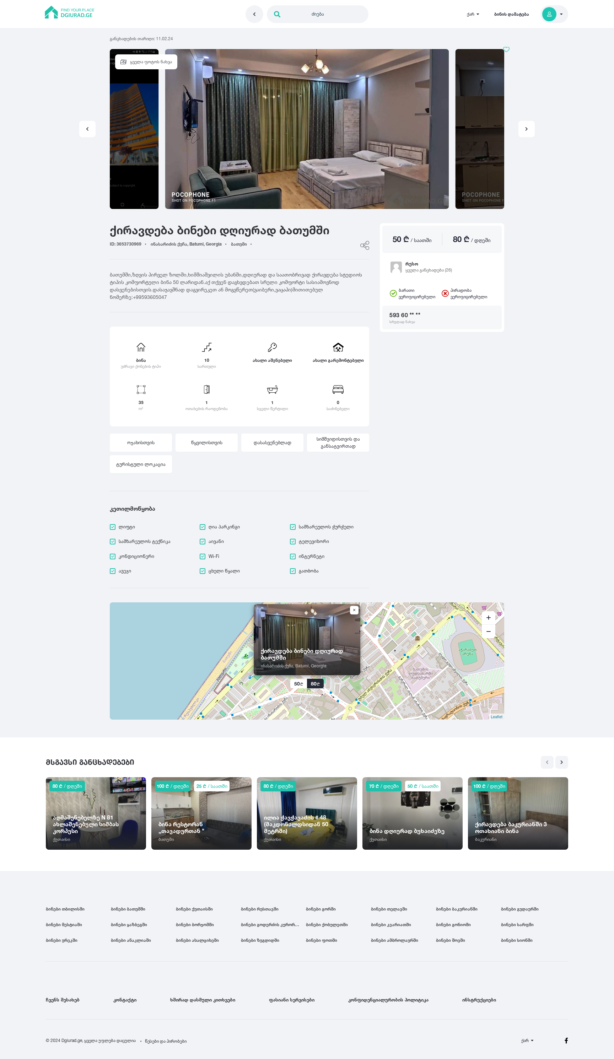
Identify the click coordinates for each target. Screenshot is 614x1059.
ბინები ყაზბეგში (129, 924)
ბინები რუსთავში (260, 909)
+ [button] (488, 618)
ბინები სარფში (517, 924)
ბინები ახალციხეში (197, 940)
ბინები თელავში (389, 909)
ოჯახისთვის (141, 442)
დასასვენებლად (272, 442)
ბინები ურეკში (61, 940)
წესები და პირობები (166, 1041)
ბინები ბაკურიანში (457, 909)
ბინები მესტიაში (64, 924)
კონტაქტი (124, 999)
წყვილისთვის (206, 442)
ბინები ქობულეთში (327, 924)
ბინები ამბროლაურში (394, 940)
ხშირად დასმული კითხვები (202, 999)
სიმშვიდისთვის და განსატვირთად (338, 442)
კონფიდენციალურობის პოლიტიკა (388, 999)
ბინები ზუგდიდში (260, 940)
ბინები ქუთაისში (194, 909)
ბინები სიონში (517, 940)
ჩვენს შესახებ (63, 999)
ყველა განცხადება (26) (428, 270)
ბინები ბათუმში (128, 909)
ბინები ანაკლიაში (131, 940)
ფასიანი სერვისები (291, 999)
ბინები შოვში (450, 940)
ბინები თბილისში (65, 909)
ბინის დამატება (511, 14)
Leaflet (496, 716)
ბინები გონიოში (453, 924)
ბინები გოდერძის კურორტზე (272, 924)
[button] (526, 129)
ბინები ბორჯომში (195, 924)
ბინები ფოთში (321, 940)
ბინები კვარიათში (391, 924)
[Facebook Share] (364, 245)
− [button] (488, 631)
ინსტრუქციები (479, 999)
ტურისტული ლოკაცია (141, 464)
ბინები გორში (321, 909)
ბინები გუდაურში (520, 909)
